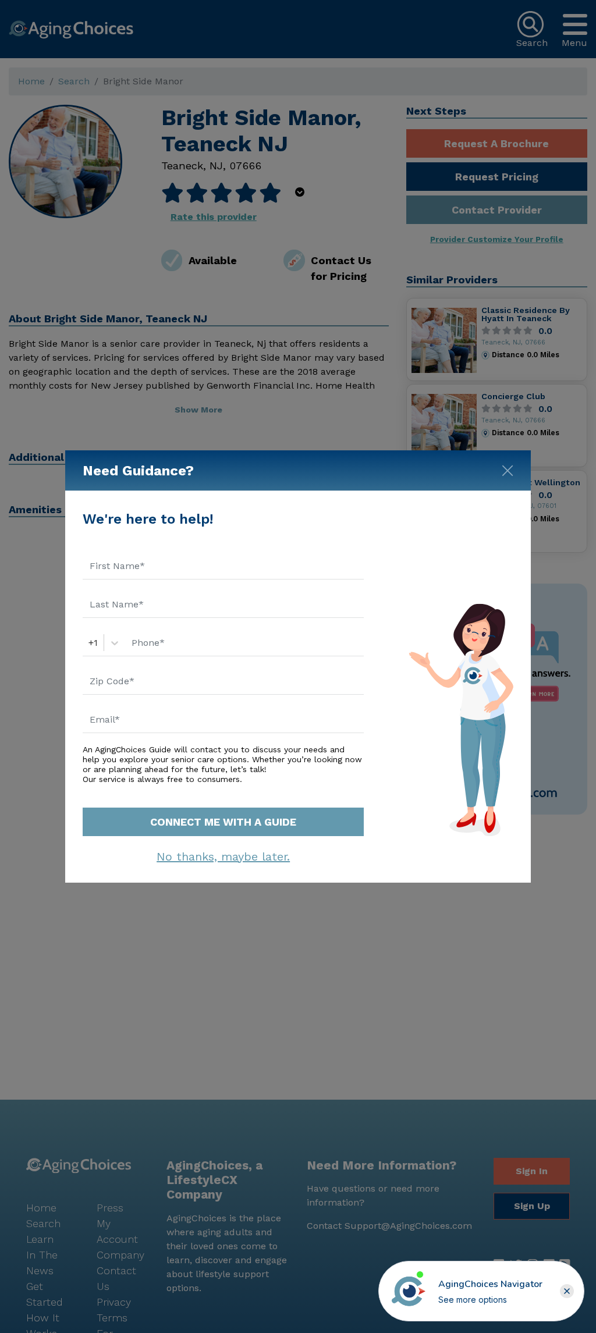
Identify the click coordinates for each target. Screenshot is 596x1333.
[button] (567, 1291)
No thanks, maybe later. (223, 856)
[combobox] (89, 643)
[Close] (507, 468)
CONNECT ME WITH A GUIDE (223, 822)
